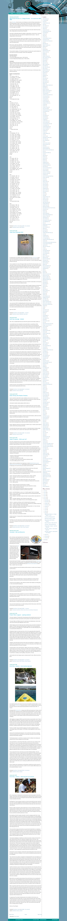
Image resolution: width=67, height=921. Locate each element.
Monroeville (45, 283)
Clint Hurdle (45, 118)
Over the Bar (45, 311)
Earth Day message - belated (17, 319)
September (47, 504)
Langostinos (45, 235)
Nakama (44, 294)
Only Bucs (14, 22)
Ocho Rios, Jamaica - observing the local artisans (22, 776)
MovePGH (44, 291)
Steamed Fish (45, 425)
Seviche (44, 400)
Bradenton (45, 75)
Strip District (45, 427)
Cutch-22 (44, 136)
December (47, 500)
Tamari (44, 435)
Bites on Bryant (45, 64)
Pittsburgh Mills (45, 337)
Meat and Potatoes (46, 265)
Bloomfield (45, 65)
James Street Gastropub (47, 214)
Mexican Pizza (45, 275)
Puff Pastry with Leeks (47, 362)
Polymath (44, 347)
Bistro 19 (44, 61)
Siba (43, 410)
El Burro (44, 156)
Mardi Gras (45, 257)
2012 (45, 495)
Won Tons (44, 483)
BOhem (44, 74)
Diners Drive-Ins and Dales (28, 609)
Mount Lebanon (45, 290)
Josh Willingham (46, 221)
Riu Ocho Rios (18, 710)
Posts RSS (19, 13)
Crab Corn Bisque (46, 127)
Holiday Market (45, 203)
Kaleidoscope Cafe (46, 224)
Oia (43, 307)
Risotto (44, 378)
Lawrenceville (45, 236)
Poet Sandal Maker (46, 345)
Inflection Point (45, 206)
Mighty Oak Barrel (46, 278)
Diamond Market (46, 148)
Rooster (44, 387)
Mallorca (44, 254)
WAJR (44, 467)
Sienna (44, 411)
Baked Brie (45, 43)
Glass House (45, 191)
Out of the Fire (45, 309)
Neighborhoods (45, 297)
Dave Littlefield (45, 140)
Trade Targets (45, 454)
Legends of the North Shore (48, 239)
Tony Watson (45, 449)
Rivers (44, 381)
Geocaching (45, 185)
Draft (20, 227)
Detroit (44, 145)
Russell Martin (45, 395)
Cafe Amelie (45, 93)
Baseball (14, 527)
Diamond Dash (45, 147)
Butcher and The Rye (46, 90)
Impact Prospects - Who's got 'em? (18, 439)
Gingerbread (45, 188)
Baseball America (46, 50)
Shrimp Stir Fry (45, 409)
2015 (45, 490)
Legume (44, 240)
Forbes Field (45, 170)
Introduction (45, 209)
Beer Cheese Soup (46, 57)
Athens (44, 35)
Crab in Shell (45, 129)
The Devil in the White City (47, 443)
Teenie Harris (45, 438)
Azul (43, 42)
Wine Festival (45, 480)
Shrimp (44, 406)
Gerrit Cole (45, 187)
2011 (45, 497)
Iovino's (44, 210)
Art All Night (45, 32)
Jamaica (20, 771)
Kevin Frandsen (45, 227)
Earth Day (21, 390)
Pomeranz (44, 348)
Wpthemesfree (55, 919)
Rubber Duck (45, 392)
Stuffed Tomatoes (46, 429)
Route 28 (44, 389)
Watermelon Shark (46, 471)
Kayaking (44, 225)
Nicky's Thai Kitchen (46, 301)
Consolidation (45, 125)
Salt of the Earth (45, 398)
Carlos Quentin (45, 96)
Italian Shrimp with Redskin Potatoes (19, 395)
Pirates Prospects (46, 333)
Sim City (44, 413)
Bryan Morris (45, 82)
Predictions (45, 358)
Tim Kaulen (45, 447)
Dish (43, 151)
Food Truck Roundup (46, 167)
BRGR (44, 76)
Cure (44, 134)
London (44, 249)
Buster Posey (45, 89)
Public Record (45, 360)
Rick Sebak (45, 376)
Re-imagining (45, 367)
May (46, 511)
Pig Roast (44, 329)
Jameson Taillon (46, 216)
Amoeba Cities (45, 29)
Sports (44, 421)
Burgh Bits (44, 87)
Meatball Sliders (46, 267)
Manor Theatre (45, 256)
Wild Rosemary (45, 479)
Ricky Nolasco (45, 377)
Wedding (44, 472)
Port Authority (45, 356)
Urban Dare (35, 257)
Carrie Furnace (45, 97)
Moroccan (44, 286)
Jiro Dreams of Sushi (46, 220)
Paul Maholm (45, 318)
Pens (44, 322)
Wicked (44, 478)
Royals (44, 391)
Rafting (44, 366)
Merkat (44, 271)
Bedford (44, 54)
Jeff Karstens (45, 217)
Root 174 (44, 388)
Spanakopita (45, 418)
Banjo (44, 47)
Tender (44, 439)
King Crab (44, 229)
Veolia (44, 464)
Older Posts (40, 914)
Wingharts (44, 482)
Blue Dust (44, 68)
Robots (44, 385)
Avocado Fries (45, 39)
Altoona (44, 28)
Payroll (44, 319)
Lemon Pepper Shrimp (47, 243)
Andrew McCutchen (46, 31)
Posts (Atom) (16, 916)
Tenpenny (44, 440)
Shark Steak (45, 403)
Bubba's (44, 83)
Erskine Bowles (45, 163)
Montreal (44, 285)
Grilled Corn (45, 198)
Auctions (44, 36)
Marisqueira (45, 260)
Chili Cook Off (45, 108)
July (46, 508)
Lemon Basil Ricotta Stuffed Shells (49, 242)
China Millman (45, 111)
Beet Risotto (45, 58)
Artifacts (44, 34)
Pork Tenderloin (45, 355)
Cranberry (44, 130)
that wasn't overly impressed (32, 563)
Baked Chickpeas (46, 45)
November (47, 501)
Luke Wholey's (45, 251)
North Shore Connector (47, 304)
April (46, 512)
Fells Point (45, 166)
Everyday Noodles (46, 165)
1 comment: (26, 312)
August (46, 506)
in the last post (17, 705)
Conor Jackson (45, 122)
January (46, 537)
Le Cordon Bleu (45, 238)
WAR (44, 469)
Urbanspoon (45, 462)
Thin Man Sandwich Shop (47, 446)
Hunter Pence (45, 205)
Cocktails (44, 119)
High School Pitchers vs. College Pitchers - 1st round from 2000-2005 (25, 19)
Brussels (44, 79)
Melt (43, 269)
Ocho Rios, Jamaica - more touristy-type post (21, 666)
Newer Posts (11, 914)
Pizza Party (45, 340)
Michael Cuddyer (46, 276)
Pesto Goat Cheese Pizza (47, 323)
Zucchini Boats (45, 486)
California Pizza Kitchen (47, 94)
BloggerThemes (43, 919)
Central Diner (45, 100)
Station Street (45, 424)
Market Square (45, 261)
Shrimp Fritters (45, 407)
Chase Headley (45, 101)
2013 (45, 494)
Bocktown (44, 72)
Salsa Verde (45, 396)
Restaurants (35, 609)
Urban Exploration (46, 461)
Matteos (44, 264)
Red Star (44, 370)
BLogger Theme (36, 919)
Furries (44, 178)
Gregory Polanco (46, 196)
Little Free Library (46, 246)
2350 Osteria (45, 18)
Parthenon (45, 316)
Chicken (44, 105)
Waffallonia (45, 465)
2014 (45, 492)
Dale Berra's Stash (18, 10)
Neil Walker (45, 298)
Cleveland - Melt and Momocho (17, 532)
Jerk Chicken (45, 218)
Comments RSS (25, 13)
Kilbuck (44, 228)
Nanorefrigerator (46, 296)
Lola (43, 247)
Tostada (44, 451)
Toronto (44, 450)
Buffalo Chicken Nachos (47, 85)
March (46, 534)
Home (12, 13)
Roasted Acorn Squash (47, 384)
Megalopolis (45, 268)
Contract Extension (46, 126)
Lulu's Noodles (45, 253)
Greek (44, 195)
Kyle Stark (44, 231)
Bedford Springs (46, 56)
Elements (44, 158)
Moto (44, 287)
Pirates (44, 331)
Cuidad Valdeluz (46, 133)
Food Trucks (45, 169)
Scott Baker (45, 399)
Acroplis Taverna (46, 23)
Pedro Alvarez (21, 661)
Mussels (44, 293)
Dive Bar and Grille (46, 152)
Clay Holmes (45, 115)
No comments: (27, 225)
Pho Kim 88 (45, 326)
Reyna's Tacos (45, 373)
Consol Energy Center (47, 123)
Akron (44, 24)
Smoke (44, 414)
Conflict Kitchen (45, 120)
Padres (44, 312)
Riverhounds (45, 380)
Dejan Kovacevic (46, 144)
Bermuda (44, 60)
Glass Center (45, 189)
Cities (44, 114)
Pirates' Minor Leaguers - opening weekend (20, 615)
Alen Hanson (45, 25)
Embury (44, 159)
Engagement (45, 162)
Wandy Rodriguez (46, 468)
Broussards (45, 78)
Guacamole (45, 200)
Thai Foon (44, 442)
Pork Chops (45, 352)
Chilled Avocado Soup (47, 109)
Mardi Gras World (46, 258)
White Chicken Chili (46, 476)
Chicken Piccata (46, 107)
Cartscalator (45, 98)
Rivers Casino (45, 382)
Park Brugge (45, 315)
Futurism (44, 180)
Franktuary (45, 174)
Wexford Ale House (46, 475)
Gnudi (44, 192)
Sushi (44, 431)
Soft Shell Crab (45, 416)
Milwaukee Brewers (46, 279)
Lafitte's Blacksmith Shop (47, 232)
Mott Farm (44, 289)
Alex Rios (44, 27)
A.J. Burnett (45, 20)
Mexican (44, 272)
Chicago (44, 104)
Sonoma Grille (45, 417)
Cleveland (14, 609)
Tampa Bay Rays (46, 436)
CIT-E (44, 112)
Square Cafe (45, 422)
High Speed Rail (46, 202)
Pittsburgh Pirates (46, 338)
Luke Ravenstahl (46, 250)
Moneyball (45, 282)
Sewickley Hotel (45, 402)
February (46, 536)
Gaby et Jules (45, 181)
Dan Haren (45, 138)
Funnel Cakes (45, 177)
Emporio (44, 160)
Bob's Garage (45, 71)
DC (43, 141)
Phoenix (44, 327)
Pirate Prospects (26, 527)
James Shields (45, 213)
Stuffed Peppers (45, 428)
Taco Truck (45, 432)
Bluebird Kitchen (46, 69)
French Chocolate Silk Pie (47, 176)
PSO (43, 359)
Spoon (44, 420)
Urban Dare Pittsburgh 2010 (16, 232)
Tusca (44, 457)
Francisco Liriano (46, 173)
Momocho (38, 561)
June (46, 509)
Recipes (20, 434)
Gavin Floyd (45, 184)
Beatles (44, 53)
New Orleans (45, 300)
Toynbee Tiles (45, 453)
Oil (43, 308)
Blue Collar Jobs (46, 67)
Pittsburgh (21, 314)
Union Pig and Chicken (47, 458)
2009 (45, 539)
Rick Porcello (45, 374)
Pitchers (22, 227)
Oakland (44, 305)
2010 (45, 498)
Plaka (44, 341)
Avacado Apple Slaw (46, 38)
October (46, 503)
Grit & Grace (45, 199)
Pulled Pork (45, 363)
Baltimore (44, 46)
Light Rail (44, 245)
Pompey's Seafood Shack (47, 349)
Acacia (44, 21)
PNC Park (44, 344)
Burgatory (44, 86)
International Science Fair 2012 (48, 207)
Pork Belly (44, 351)
